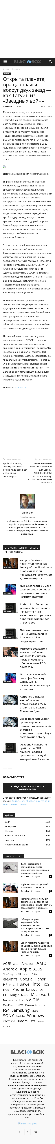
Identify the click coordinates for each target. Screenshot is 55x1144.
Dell (18, 973)
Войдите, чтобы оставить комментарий (27, 788)
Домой (6, 69)
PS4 (6, 1010)
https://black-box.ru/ (27, 517)
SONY (8, 1015)
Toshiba (20, 1016)
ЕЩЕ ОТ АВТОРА (14, 552)
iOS (46, 984)
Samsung (20, 1010)
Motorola (8, 1000)
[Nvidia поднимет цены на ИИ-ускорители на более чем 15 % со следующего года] (10, 633)
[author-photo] (27, 508)
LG (41, 989)
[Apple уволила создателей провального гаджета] (10, 888)
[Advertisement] (27, 29)
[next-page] (10, 767)
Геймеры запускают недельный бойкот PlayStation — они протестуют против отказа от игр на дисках (35, 925)
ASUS (37, 969)
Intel (37, 984)
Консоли (16, 69)
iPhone (17, 989)
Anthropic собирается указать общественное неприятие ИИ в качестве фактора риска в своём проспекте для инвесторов (35, 613)
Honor (40, 979)
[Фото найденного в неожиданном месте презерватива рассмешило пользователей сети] (10, 867)
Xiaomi (23, 1020)
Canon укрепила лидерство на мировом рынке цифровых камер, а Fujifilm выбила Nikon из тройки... (36, 947)
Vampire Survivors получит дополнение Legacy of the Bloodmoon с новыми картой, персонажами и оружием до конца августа (36, 569)
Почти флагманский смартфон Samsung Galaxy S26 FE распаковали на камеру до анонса (35, 682)
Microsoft (40, 994)
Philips (42, 1005)
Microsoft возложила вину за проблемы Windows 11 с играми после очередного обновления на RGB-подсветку (33, 658)
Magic (14, 994)
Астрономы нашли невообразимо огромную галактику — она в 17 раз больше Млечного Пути (35, 704)
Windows (35, 1015)
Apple (25, 968)
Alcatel (16, 964)
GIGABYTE (10, 979)
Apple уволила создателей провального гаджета (34, 886)
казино (6, 1026)
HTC (12, 984)
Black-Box (7, 106)
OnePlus (8, 1005)
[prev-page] (5, 767)
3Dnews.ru (20, 387)
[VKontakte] (36, 1132)
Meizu (25, 995)
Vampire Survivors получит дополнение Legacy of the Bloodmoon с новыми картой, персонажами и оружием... (36, 903)
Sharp (35, 1010)
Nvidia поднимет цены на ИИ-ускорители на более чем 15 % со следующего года (34, 635)
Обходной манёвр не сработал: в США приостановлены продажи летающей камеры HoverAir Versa (34, 752)
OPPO (19, 1005)
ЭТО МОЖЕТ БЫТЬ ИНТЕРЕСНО (21, 547)
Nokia (19, 1000)
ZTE (33, 1021)
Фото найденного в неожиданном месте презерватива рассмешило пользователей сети (35, 868)
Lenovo (31, 989)
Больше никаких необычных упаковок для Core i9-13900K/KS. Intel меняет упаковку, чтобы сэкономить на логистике (40, 473)
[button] (5, 62)
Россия (41, 1021)
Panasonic (31, 1005)
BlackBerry (8, 974)
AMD (41, 963)
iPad (6, 989)
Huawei (23, 984)
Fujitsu (35, 974)
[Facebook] (19, 1132)
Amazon (28, 963)
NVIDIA (32, 999)
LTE (5, 994)
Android (10, 969)
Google (26, 979)
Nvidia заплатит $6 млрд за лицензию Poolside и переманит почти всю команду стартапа (35, 591)
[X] (27, 1132)
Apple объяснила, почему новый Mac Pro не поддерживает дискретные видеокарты (15, 470)
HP (5, 984)
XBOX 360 (9, 1021)
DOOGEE (26, 974)
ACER (7, 963)
